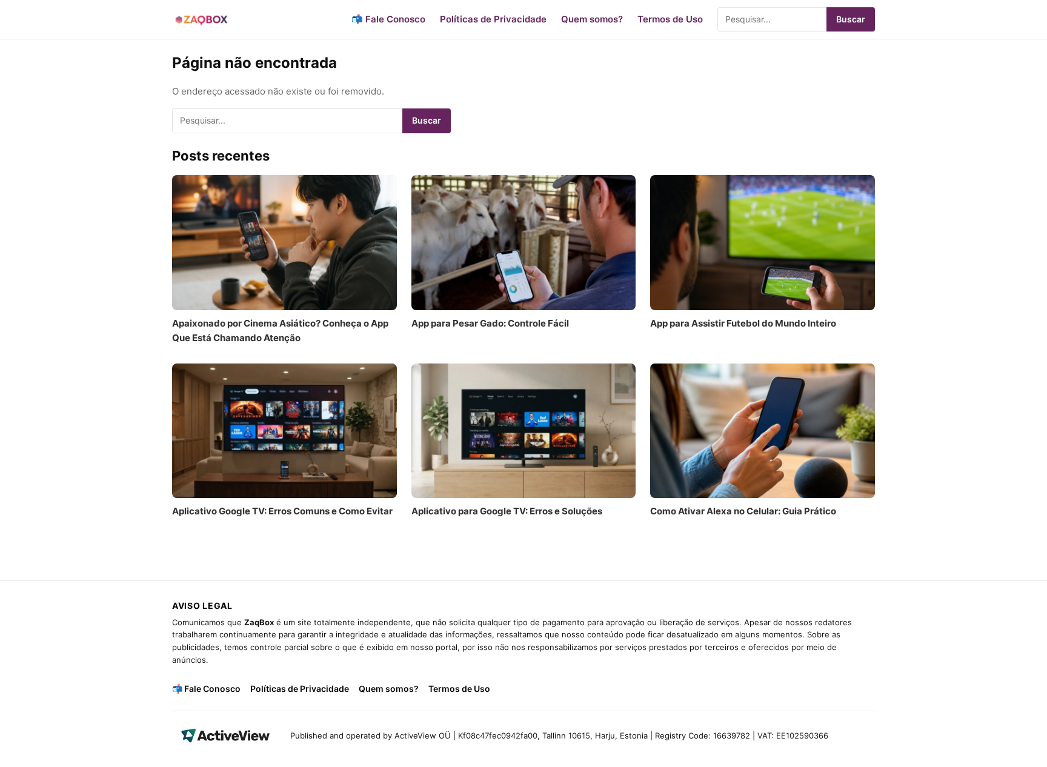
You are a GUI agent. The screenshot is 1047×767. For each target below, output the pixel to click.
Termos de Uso (670, 19)
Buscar (850, 19)
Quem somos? (592, 19)
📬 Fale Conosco (388, 19)
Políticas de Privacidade (493, 19)
